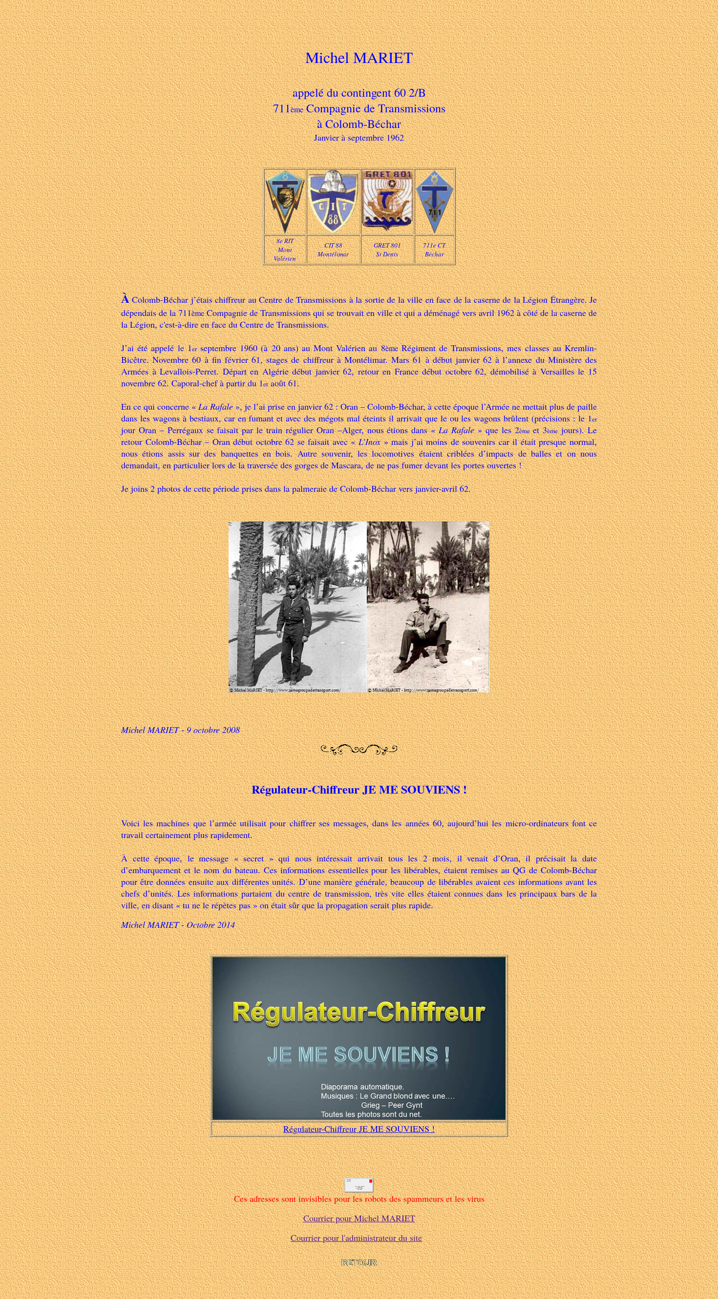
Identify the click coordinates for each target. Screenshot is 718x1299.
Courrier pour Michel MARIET (359, 1218)
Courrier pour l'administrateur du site (356, 1237)
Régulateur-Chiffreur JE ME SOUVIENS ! (359, 1128)
